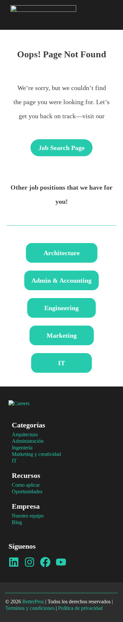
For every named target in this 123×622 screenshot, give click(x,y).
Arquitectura (25, 434)
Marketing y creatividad (36, 454)
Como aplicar (26, 485)
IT (14, 460)
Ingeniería (22, 447)
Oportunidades (27, 491)
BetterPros (33, 601)
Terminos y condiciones (29, 608)
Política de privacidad (80, 608)
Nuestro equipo (28, 515)
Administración (28, 441)
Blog (17, 522)
